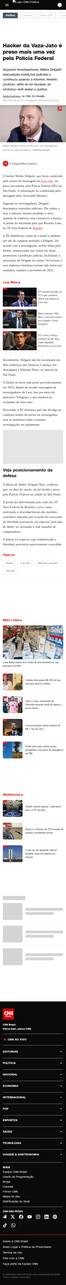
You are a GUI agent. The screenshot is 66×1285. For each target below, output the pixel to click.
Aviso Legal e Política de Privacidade (27, 1247)
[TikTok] (5, 1225)
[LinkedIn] (46, 1217)
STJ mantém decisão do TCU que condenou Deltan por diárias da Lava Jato (50, 297)
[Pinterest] (55, 1217)
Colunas (8, 1187)
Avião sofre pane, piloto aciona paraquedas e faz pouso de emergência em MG (44, 750)
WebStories (12, 794)
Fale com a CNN (13, 1258)
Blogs (6, 1182)
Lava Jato (47, 181)
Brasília (37, 228)
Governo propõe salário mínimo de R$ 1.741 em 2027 (42, 727)
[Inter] (4, 1216)
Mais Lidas (11, 620)
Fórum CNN (10, 1192)
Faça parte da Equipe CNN (20, 1264)
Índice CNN (47, 15)
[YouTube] (29, 1217)
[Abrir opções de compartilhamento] (5, 163)
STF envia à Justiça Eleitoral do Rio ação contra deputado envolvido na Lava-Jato (49, 340)
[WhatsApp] (13, 1225)
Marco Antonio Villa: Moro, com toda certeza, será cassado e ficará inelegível (50, 318)
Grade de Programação (18, 1177)
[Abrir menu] (7, 5)
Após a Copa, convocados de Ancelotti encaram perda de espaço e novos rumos (43, 704)
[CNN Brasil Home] (32, 5)
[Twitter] (13, 1217)
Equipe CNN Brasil (15, 1172)
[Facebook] (21, 1217)
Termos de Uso (12, 1253)
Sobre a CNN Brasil (15, 1241)
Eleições (28, 15)
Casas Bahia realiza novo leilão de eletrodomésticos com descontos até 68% (31, 664)
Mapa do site (11, 1196)
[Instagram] (38, 1217)
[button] (33, 130)
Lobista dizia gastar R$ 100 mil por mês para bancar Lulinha (43, 682)
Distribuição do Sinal (16, 1201)
